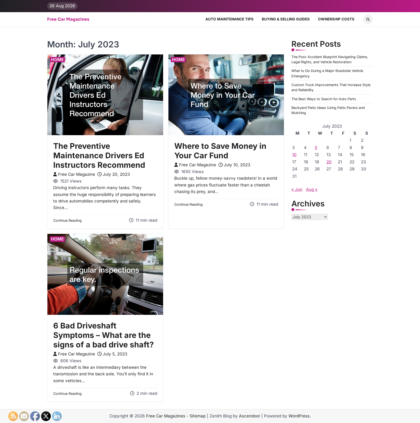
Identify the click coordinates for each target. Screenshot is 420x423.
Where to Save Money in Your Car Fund (220, 150)
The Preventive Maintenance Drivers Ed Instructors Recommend (99, 155)
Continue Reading (67, 220)
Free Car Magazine (76, 174)
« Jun (296, 189)
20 (329, 161)
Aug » (311, 189)
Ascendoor (249, 416)
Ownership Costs (336, 19)
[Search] (368, 19)
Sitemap (198, 416)
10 (294, 154)
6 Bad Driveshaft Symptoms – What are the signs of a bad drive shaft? (103, 335)
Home (57, 59)
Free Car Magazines (68, 19)
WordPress (299, 416)
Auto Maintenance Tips (229, 19)
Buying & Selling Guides (286, 19)
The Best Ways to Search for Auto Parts (323, 99)
